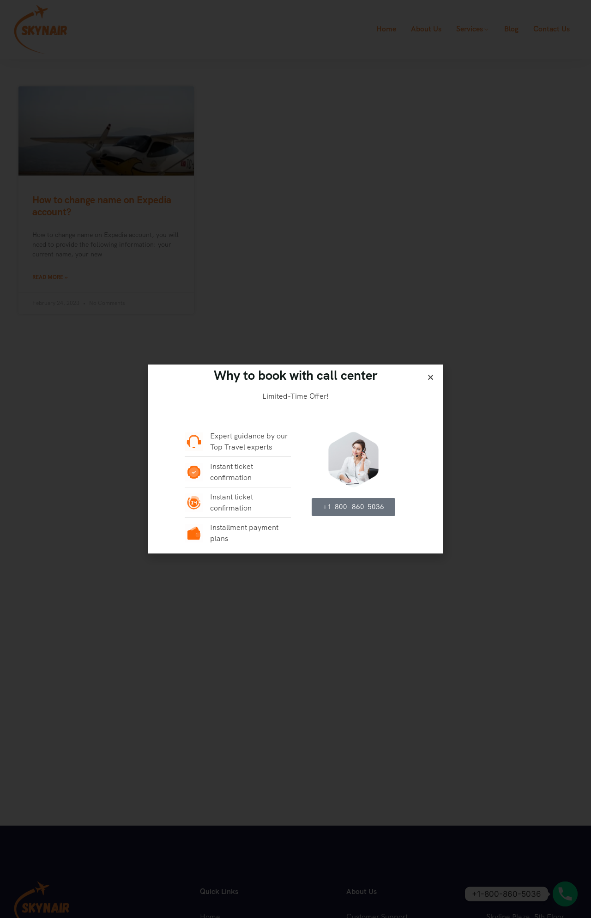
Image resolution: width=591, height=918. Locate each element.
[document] (295, 459)
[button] (430, 377)
